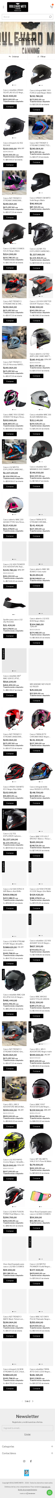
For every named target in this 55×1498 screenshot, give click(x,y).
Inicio (23, 34)
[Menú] (4, 7)
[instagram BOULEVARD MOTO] (24, 1461)
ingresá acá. (46, 1487)
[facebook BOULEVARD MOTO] (31, 1461)
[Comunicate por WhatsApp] (49, 1492)
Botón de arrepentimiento (27, 1490)
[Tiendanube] (28, 1493)
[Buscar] (50, 16)
